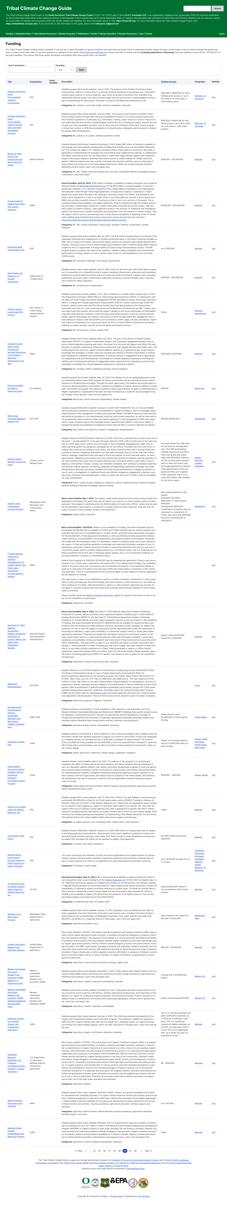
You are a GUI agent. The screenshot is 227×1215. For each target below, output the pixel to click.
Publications (83, 33)
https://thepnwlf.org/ (126, 21)
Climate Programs (67, 33)
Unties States (201, 744)
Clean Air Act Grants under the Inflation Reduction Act (17, 810)
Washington (200, 506)
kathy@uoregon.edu (136, 1168)
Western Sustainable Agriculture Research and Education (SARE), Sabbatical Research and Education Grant (17, 998)
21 (130, 1151)
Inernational (200, 419)
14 (94, 1151)
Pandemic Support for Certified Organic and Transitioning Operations (16, 1024)
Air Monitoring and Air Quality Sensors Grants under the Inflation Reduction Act (16, 889)
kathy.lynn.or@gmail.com (96, 52)
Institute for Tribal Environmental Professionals (140, 1163)
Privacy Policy (116, 1196)
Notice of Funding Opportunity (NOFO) (103, 595)
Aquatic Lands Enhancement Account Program (15, 506)
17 (109, 1151)
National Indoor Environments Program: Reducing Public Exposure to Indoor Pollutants (16, 860)
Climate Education (107, 33)
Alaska (198, 457)
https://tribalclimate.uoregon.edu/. (22, 23)
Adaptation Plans (23, 33)
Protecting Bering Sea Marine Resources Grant (15, 388)
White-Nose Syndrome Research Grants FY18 (16, 419)
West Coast (200, 747)
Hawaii (205, 775)
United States (201, 717)
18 (114, 1151)
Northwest (199, 850)
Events (149, 33)
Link (213, 97)
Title (10, 81)
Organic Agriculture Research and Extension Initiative (16, 947)
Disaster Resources (127, 33)
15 (99, 1151)
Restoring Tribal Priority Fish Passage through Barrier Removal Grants (15, 159)
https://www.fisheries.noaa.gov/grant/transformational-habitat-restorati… (94, 220)
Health (94, 33)
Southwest (199, 853)
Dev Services (144, 1196)
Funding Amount (168, 81)
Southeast (199, 859)
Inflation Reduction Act (115, 880)
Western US (200, 976)
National (198, 96)
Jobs (141, 33)
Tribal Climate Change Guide (39, 8)
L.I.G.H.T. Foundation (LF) (134, 15)
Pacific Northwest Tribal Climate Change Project (70, 15)
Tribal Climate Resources (45, 33)
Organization (36, 81)
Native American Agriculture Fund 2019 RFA (15, 1103)
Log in (222, 33)
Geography (60, 65)
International (200, 313)
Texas (197, 685)
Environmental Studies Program (145, 1160)
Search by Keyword (16, 65)
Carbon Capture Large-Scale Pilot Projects (15, 312)
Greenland (199, 466)
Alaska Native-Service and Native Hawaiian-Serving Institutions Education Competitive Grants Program (16, 775)
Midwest (198, 867)
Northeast (199, 856)
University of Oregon (120, 1160)
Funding (9, 33)
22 (136, 1151)
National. (199, 1063)
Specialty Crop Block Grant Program (14, 917)
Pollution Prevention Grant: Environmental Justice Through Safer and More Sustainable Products (17, 124)
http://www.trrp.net (98, 693)
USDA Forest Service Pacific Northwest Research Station (89, 1163)
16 (104, 1151)
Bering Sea (199, 388)
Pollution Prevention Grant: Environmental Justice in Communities (17, 97)
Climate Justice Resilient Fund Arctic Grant (17, 462)
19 (120, 1151)
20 (125, 1151)
